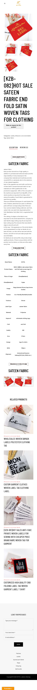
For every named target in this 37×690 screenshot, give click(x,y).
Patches (18, 653)
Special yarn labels (18, 660)
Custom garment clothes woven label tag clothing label (16, 488)
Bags (18, 663)
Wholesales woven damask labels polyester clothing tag (17, 442)
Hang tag (18, 666)
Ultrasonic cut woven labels (23, 136)
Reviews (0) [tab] (24, 147)
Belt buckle (18, 669)
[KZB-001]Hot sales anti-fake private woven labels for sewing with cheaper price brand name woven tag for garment (18, 537)
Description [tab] (13, 147)
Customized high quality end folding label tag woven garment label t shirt (17, 586)
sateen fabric (10, 138)
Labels (13, 136)
